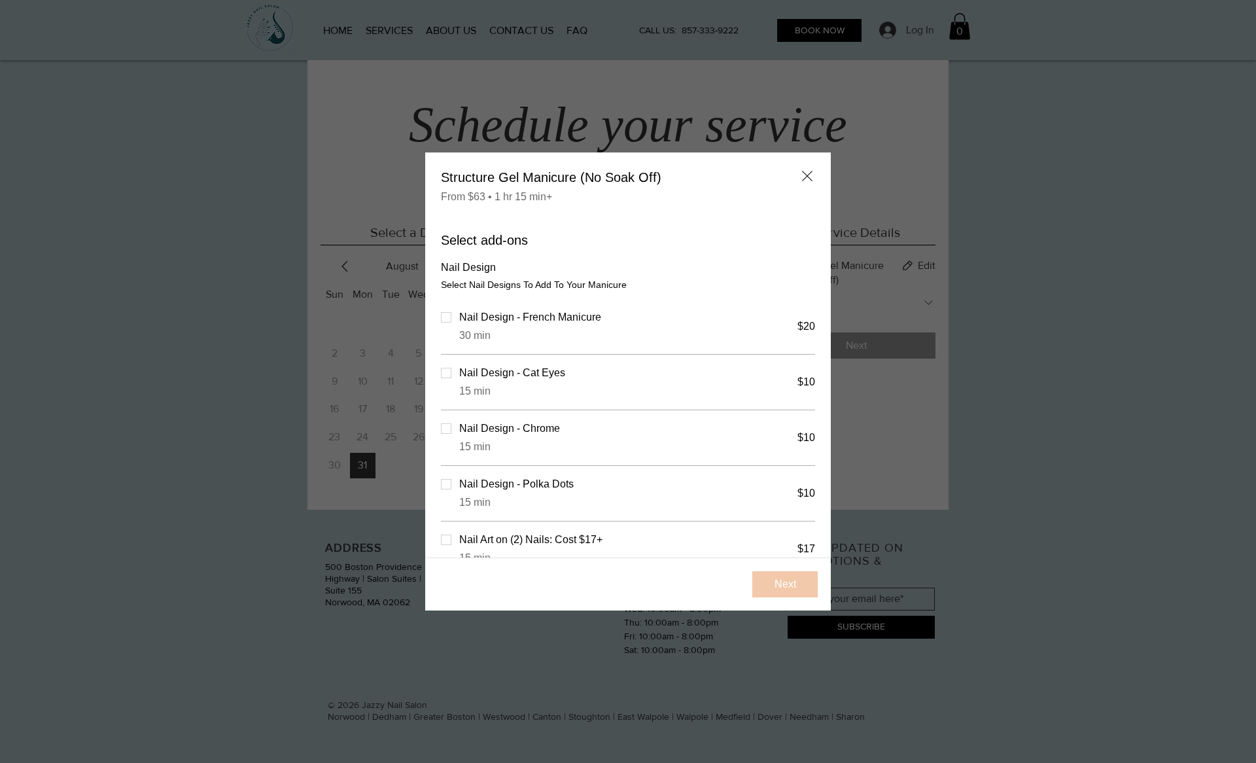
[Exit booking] (807, 176)
